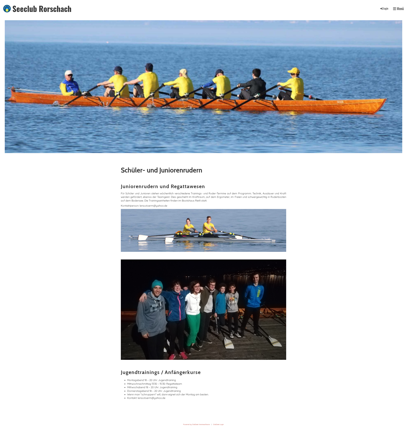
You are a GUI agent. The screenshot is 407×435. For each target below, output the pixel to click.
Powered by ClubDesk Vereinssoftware (196, 424)
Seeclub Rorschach (41, 8)
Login (385, 8)
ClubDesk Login (218, 424)
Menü (400, 8)
